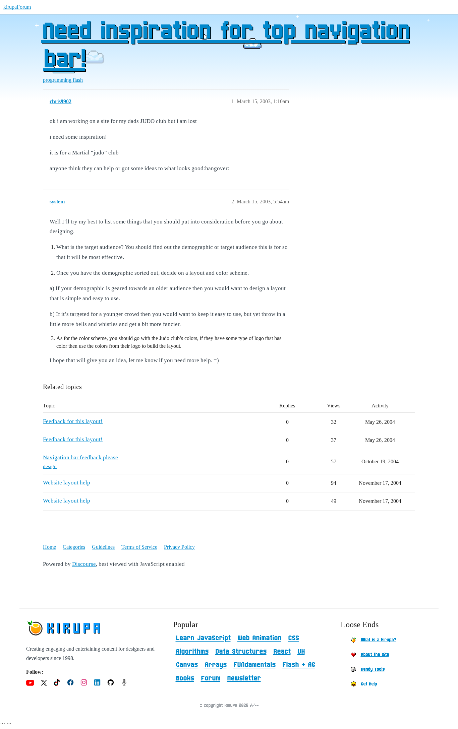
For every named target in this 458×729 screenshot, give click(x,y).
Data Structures (241, 652)
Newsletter (244, 678)
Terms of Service (139, 547)
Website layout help (66, 482)
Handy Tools (373, 669)
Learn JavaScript (203, 638)
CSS (293, 638)
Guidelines (103, 547)
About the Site (375, 654)
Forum (210, 678)
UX (301, 652)
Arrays (216, 665)
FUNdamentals (254, 665)
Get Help (369, 684)
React (282, 652)
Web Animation (259, 638)
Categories (74, 547)
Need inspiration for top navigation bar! (225, 45)
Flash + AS (298, 665)
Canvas (187, 665)
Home (49, 547)
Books (185, 678)
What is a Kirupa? (378, 640)
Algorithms (192, 652)
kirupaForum (17, 7)
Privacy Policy (179, 547)
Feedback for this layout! (73, 421)
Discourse (84, 564)
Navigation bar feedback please (80, 457)
